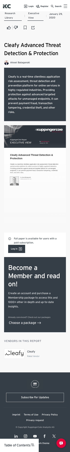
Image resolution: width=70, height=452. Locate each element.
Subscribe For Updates (35, 397)
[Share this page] (33, 27)
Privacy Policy (50, 415)
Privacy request (35, 420)
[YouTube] (35, 436)
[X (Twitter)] (54, 436)
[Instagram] (25, 436)
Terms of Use (31, 415)
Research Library (10, 15)
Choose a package (22, 323)
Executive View (33, 15)
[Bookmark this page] (25, 27)
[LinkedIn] (16, 436)
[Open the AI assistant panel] (61, 443)
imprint (16, 415)
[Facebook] (44, 436)
